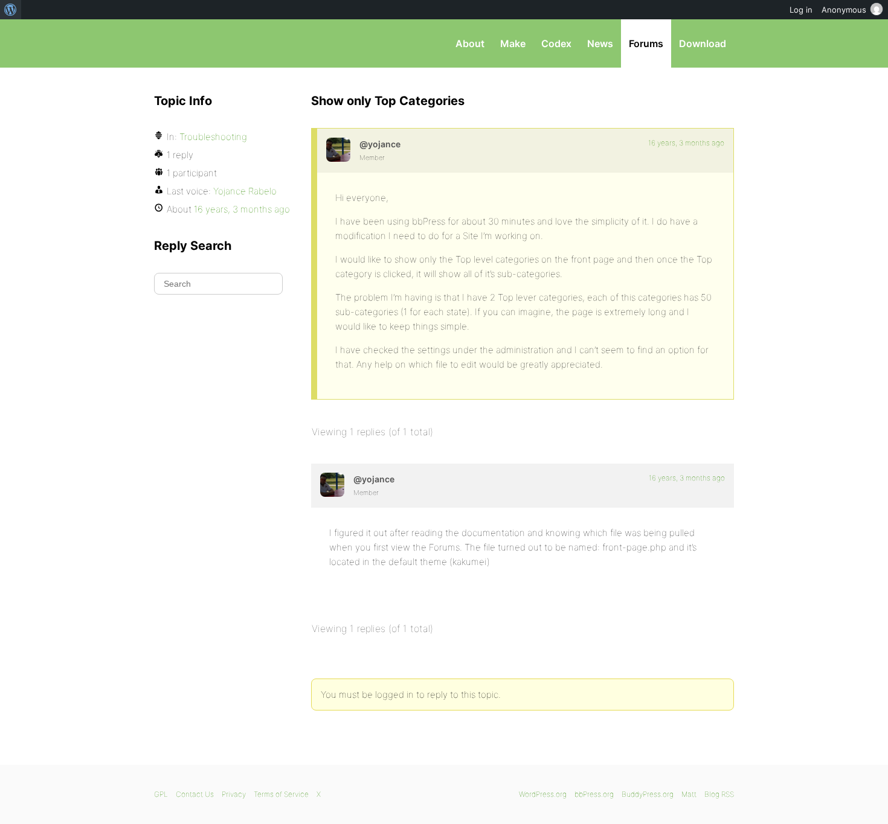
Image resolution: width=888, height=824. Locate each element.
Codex (556, 43)
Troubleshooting (213, 136)
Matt (689, 794)
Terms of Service (281, 794)
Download (702, 43)
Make (513, 43)
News (600, 43)
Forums (646, 43)
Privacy (234, 794)
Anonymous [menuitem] (844, 9)
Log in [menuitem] (801, 9)
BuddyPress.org (648, 794)
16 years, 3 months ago (686, 142)
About (469, 43)
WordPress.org (543, 794)
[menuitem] (10, 9)
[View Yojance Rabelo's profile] (338, 150)
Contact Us (195, 794)
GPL (161, 794)
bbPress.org (217, 43)
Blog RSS (719, 794)
